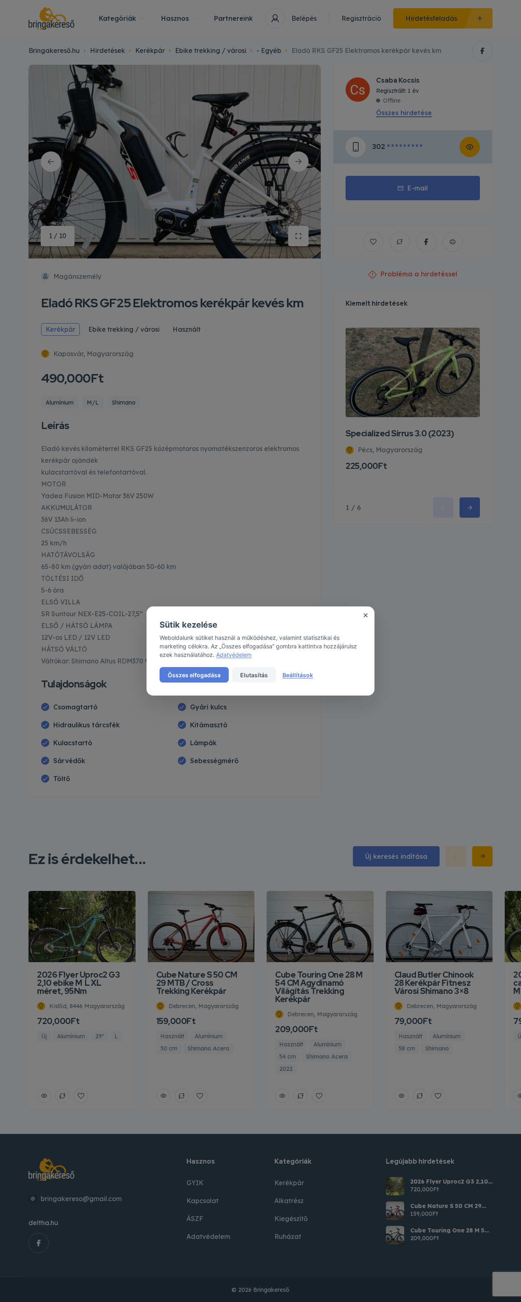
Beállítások (297, 675)
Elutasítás (254, 675)
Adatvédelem (234, 654)
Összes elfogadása (194, 675)
